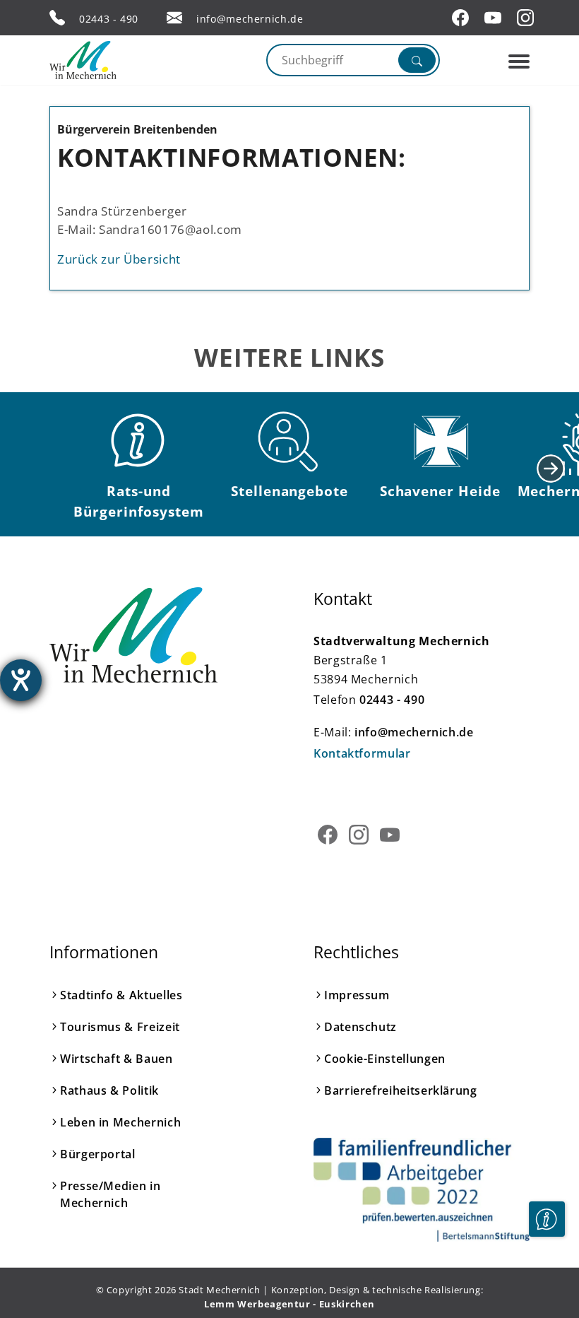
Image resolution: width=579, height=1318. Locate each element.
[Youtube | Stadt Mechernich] (495, 17)
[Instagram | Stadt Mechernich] (527, 17)
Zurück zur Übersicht (119, 258)
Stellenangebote (289, 490)
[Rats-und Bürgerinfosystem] (139, 441)
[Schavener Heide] (440, 441)
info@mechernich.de (250, 18)
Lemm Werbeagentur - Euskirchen (289, 1304)
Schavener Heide (440, 490)
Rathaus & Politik (109, 1090)
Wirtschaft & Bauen (116, 1058)
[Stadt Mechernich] (109, 60)
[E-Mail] (174, 17)
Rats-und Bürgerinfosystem (138, 501)
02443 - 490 (108, 18)
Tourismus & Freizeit (120, 1027)
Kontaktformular (362, 753)
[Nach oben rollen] (546, 1262)
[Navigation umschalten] (519, 61)
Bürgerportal (98, 1154)
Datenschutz (360, 1027)
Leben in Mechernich (120, 1122)
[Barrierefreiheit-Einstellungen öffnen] (21, 680)
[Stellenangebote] (289, 441)
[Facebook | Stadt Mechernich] (462, 17)
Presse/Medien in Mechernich (110, 1194)
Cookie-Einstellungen (385, 1058)
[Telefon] (57, 17)
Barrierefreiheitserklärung (400, 1090)
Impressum (357, 995)
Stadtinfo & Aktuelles (121, 995)
